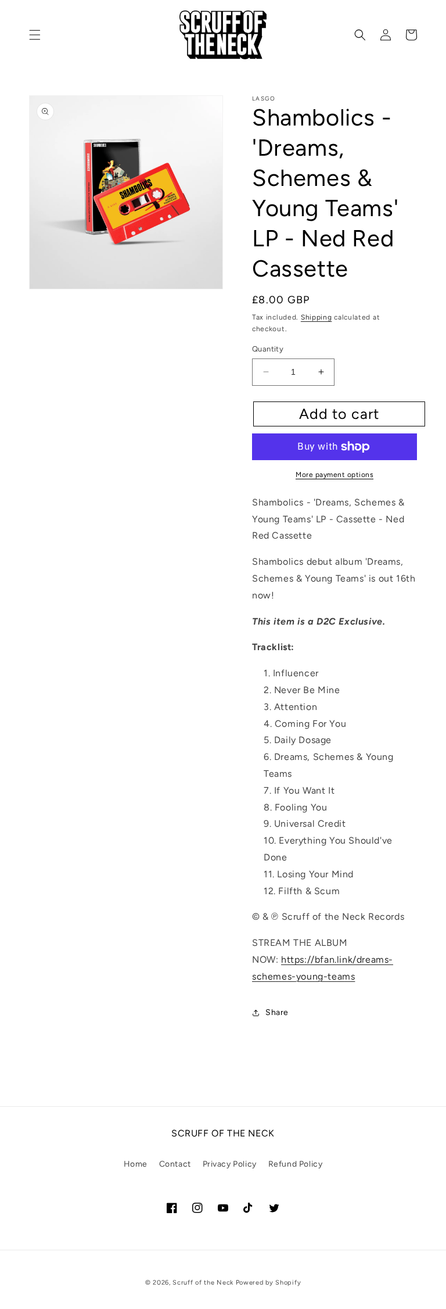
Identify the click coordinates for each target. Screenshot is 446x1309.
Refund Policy (295, 1164)
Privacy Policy (230, 1164)
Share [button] (277, 1012)
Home (136, 1164)
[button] (35, 35)
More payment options (334, 475)
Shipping (316, 317)
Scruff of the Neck (202, 1282)
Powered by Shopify (268, 1282)
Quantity (267, 349)
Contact (175, 1164)
